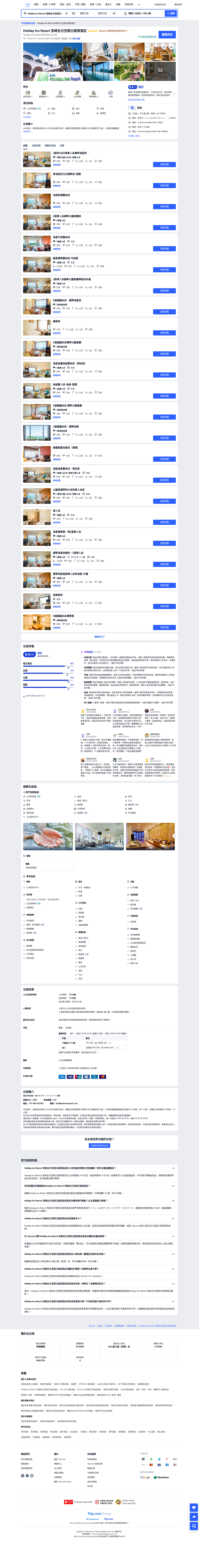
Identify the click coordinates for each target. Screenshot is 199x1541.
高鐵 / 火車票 (49, 4)
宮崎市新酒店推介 (47, 1421)
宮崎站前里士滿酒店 (29, 1384)
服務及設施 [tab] (50, 145)
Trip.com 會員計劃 (94, 1464)
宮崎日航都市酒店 (110, 1389)
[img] (52, 62)
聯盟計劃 (91, 1468)
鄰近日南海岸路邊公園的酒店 (71, 1405)
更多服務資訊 (26, 1468)
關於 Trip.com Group (62, 1482)
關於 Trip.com (60, 1459)
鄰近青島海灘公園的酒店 (31, 1405)
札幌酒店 (36, 1437)
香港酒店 (34, 1432)
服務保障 (25, 1464)
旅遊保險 (129, 4)
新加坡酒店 (57, 1437)
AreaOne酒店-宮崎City (106, 1384)
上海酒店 (83, 1432)
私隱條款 (58, 1477)
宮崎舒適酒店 (40, 1395)
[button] (139, 4)
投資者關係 (92, 1459)
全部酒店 (91, 1477)
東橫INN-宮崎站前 (161, 1389)
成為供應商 (92, 1482)
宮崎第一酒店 (26, 1395)
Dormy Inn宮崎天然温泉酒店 (89, 1389)
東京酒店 (54, 1432)
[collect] (194, 1508)
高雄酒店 (67, 1437)
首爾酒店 (122, 1432)
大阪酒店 (103, 1432)
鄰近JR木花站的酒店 (103, 1411)
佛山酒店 (161, 1432)
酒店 (100, 1326)
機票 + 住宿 (95, 4)
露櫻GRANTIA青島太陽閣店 (59, 1395)
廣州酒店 (64, 1432)
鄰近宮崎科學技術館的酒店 (97, 1405)
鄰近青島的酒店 (50, 1405)
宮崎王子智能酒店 (61, 1384)
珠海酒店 (44, 1432)
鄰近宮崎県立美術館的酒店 (32, 1411)
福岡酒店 (132, 1432)
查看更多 (27, 131)
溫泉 (79, 796)
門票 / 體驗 (80, 4)
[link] (160, 4)
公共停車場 (31, 796)
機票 (36, 4)
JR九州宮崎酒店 (127, 1389)
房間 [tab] (25, 145)
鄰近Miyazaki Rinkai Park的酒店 (80, 1411)
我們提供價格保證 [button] (148, 37)
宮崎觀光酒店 (143, 1384)
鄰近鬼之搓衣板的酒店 (55, 1411)
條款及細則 (59, 1473)
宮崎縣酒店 (119, 1326)
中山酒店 (151, 1432)
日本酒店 (108, 1326)
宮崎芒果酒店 (46, 1384)
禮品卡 (108, 4)
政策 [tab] (62, 145)
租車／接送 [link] (65, 4)
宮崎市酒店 (131, 1326)
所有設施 (27, 117)
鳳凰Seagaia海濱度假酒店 (84, 1395)
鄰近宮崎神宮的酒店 (163, 1405)
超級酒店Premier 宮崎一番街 (109, 1395)
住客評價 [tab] (36, 145)
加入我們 (58, 1468)
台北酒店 (73, 1432)
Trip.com (91, 1326)
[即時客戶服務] (194, 1526)
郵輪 (118, 4)
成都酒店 (46, 1437)
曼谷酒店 (93, 1432)
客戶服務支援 (26, 1459)
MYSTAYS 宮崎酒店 (87, 1384)
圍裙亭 (74, 1384)
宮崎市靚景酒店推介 (29, 1421)
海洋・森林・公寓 (143, 1389)
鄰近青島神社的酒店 (119, 1405)
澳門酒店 (112, 1432)
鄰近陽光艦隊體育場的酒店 (141, 1405)
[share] (194, 1517)
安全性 (90, 1486)
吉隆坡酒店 (25, 1437)
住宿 (27, 4)
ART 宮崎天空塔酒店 (126, 1384)
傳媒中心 (58, 1464)
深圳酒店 (25, 1432)
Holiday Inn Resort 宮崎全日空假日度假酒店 (55, 31)
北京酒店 (142, 1432)
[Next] (175, 836)
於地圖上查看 (134, 136)
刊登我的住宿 (93, 1473)
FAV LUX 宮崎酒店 (67, 1389)
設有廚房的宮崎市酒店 (67, 1421)
